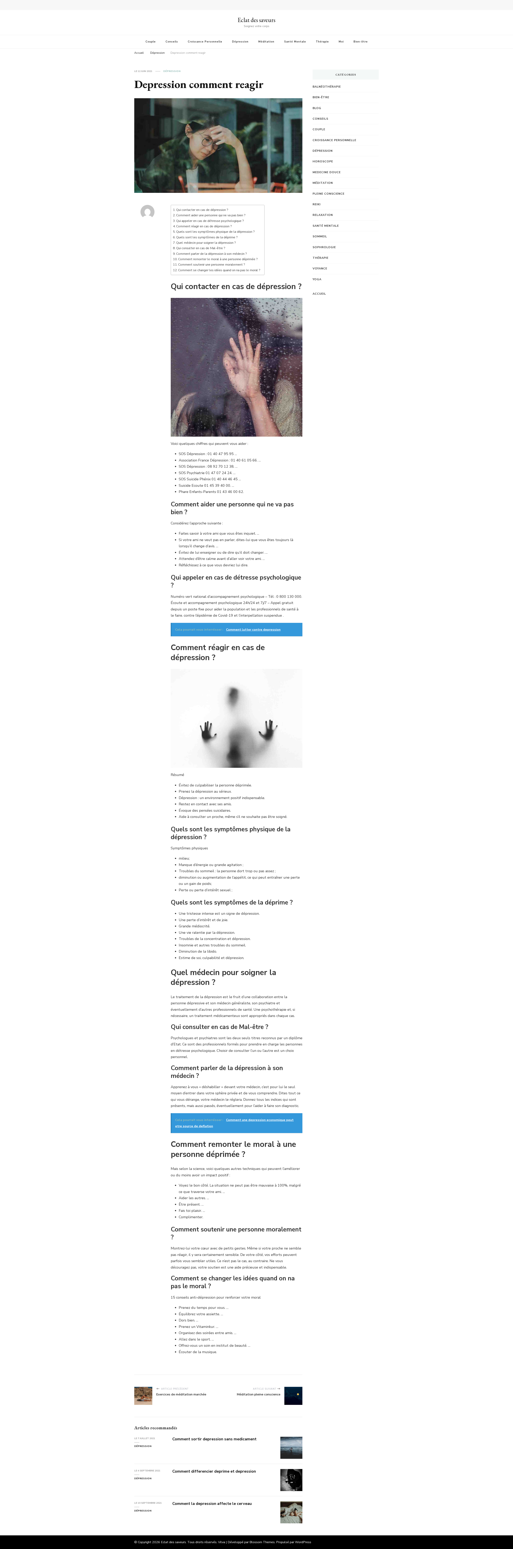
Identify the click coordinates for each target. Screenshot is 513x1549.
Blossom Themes (262, 1542)
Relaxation (323, 215)
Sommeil (320, 236)
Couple (150, 42)
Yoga (317, 279)
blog (317, 108)
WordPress (303, 1542)
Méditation (266, 42)
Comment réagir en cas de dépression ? (204, 226)
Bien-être (360, 42)
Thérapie (322, 42)
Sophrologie (324, 247)
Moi (341, 42)
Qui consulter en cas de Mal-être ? (200, 248)
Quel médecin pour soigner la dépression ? (206, 243)
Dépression (240, 42)
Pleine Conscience (328, 194)
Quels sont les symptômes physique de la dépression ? (215, 232)
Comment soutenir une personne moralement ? (211, 264)
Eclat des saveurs (256, 20)
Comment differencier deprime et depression (214, 1471)
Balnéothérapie (327, 87)
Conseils (172, 42)
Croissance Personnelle (205, 42)
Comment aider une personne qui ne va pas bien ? (210, 215)
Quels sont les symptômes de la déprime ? (207, 237)
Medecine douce (327, 172)
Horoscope (323, 161)
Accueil (319, 294)
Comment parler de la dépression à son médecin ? (211, 254)
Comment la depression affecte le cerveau (212, 1503)
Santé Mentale (295, 42)
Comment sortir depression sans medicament (214, 1439)
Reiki (317, 204)
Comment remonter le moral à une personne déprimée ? (218, 259)
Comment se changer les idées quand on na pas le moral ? (219, 270)
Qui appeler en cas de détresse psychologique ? (210, 221)
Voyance (320, 268)
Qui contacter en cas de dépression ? (202, 210)
